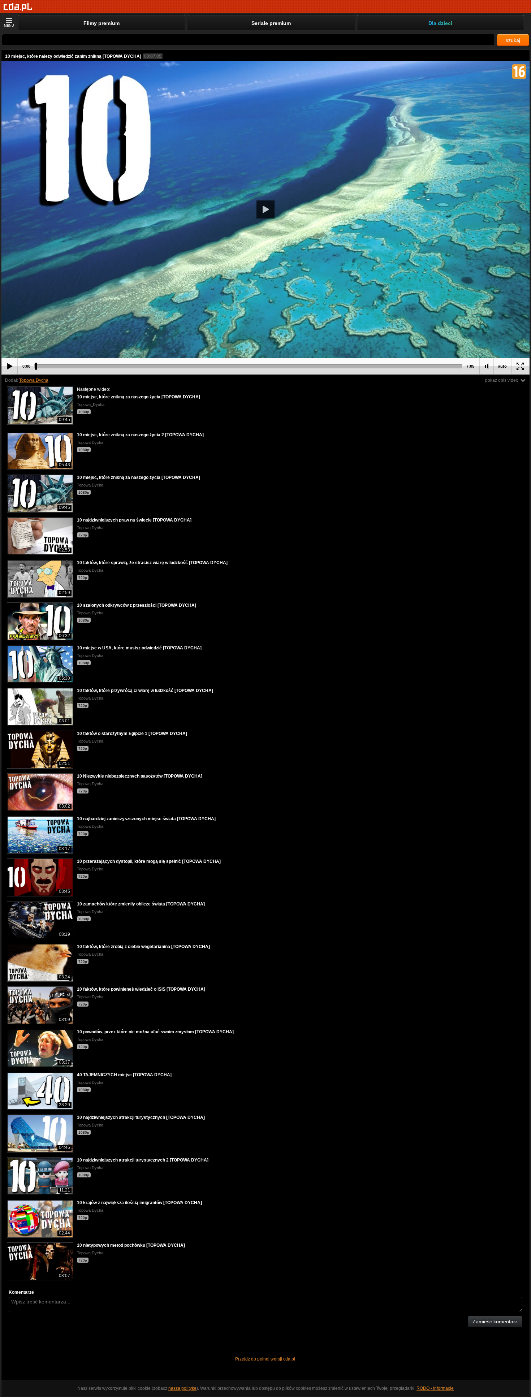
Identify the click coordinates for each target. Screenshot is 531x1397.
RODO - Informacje (435, 1388)
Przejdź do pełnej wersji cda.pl (265, 1359)
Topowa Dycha (33, 380)
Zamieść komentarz (495, 1321)
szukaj (513, 40)
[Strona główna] (18, 7)
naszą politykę (182, 1388)
